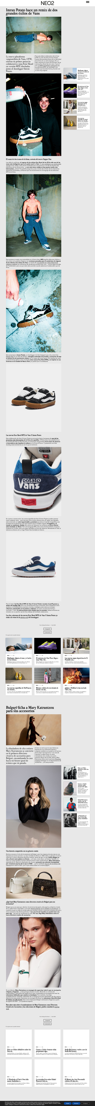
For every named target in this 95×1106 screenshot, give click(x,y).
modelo (16, 605)
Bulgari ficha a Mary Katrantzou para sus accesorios (30, 709)
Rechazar (76, 1103)
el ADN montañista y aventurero (48, 65)
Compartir (47, 629)
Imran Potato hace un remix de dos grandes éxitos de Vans (31, 12)
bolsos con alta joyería (15, 1000)
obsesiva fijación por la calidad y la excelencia (44, 908)
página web (24, 617)
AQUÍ (43, 1104)
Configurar (85, 1103)
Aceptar (67, 1103)
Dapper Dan (9, 356)
